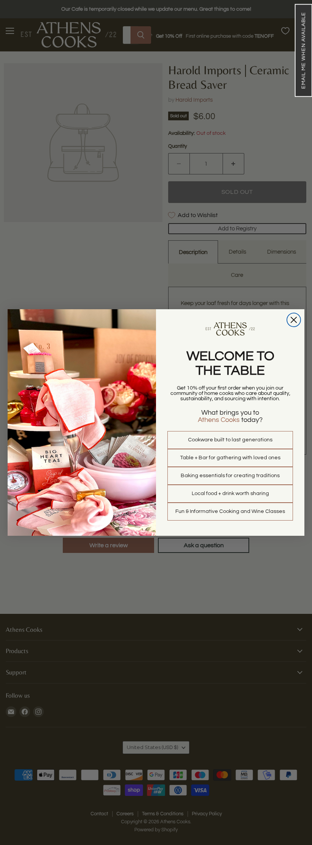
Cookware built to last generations (230, 439)
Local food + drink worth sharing (230, 493)
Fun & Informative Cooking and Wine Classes (230, 511)
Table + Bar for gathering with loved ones (230, 457)
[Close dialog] (294, 320)
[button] (303, 50)
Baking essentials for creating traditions (230, 475)
